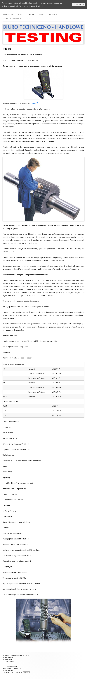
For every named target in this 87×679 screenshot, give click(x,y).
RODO (28, 19)
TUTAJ (34, 103)
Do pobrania (53, 14)
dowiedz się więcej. (36, 6)
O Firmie (20, 14)
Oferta (30, 14)
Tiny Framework (17, 672)
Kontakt (42, 14)
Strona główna (8, 14)
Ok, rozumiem (78, 4)
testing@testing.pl (12, 666)
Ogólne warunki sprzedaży (12, 19)
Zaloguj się (26, 672)
